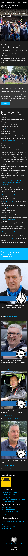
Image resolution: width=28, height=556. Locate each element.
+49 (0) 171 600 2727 (9, 465)
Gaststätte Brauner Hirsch (9, 135)
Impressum (14, 547)
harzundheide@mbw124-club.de (8, 140)
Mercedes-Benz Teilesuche (8, 526)
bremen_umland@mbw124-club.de (13, 163)
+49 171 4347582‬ (8, 415)
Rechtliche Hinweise (14, 551)
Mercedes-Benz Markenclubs (9, 528)
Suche (19, 2)
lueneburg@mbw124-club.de (8, 128)
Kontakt (25, 2)
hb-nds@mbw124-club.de (11, 316)
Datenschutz (14, 549)
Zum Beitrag (5, 103)
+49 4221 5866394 (9, 366)
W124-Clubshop (6, 514)
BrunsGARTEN (7, 149)
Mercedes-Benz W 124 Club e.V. (12, 6)
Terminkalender (11, 2)
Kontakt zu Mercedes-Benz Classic (10, 524)
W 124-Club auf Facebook (8, 507)
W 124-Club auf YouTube (8, 513)
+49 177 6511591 (9, 313)
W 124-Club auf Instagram (8, 509)
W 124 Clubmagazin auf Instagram (10, 511)
